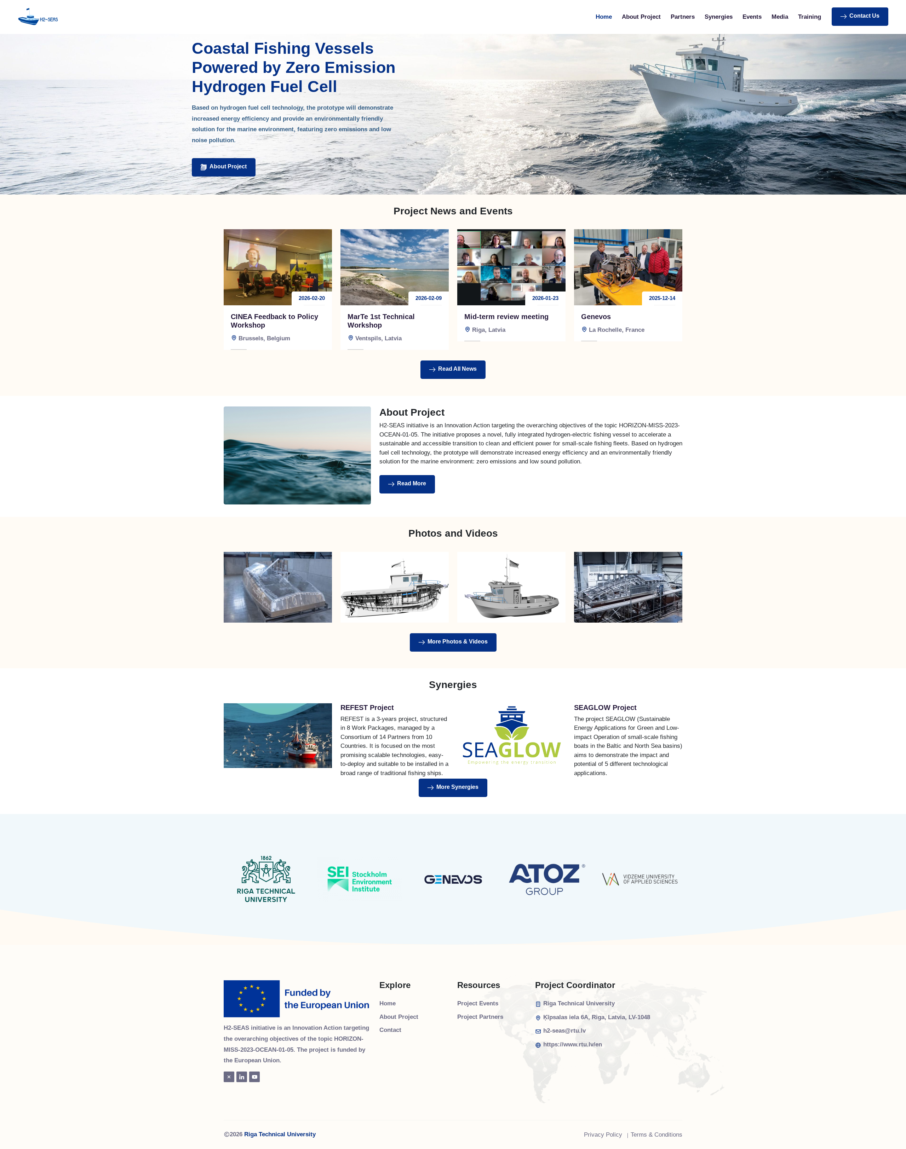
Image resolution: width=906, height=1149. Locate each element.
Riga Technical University (280, 1134)
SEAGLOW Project (605, 707)
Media (780, 16)
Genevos (596, 317)
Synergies (719, 16)
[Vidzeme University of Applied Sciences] (639, 879)
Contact (390, 1030)
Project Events (477, 1003)
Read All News (457, 369)
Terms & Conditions (656, 1134)
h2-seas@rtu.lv (564, 1030)
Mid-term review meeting (506, 317)
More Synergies (457, 787)
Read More (411, 483)
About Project (641, 16)
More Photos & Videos (458, 642)
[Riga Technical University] (266, 879)
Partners (683, 16)
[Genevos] (453, 879)
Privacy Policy (603, 1134)
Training (809, 16)
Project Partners (480, 1017)
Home (604, 16)
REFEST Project (367, 707)
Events (752, 16)
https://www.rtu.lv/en (572, 1044)
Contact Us (864, 16)
